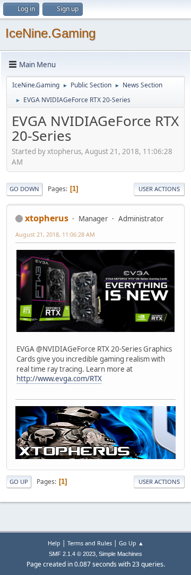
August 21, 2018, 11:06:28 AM (55, 234)
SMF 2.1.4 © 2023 (72, 554)
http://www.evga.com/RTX (59, 378)
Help (54, 543)
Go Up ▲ (131, 543)
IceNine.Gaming (50, 33)
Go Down (24, 189)
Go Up (19, 482)
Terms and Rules (89, 543)
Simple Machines (120, 554)
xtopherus (46, 218)
